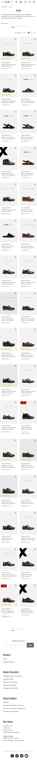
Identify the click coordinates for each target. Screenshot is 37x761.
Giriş (5, 659)
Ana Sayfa (4, 7)
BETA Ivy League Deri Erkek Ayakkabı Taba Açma (7, 611)
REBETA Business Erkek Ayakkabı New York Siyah (8, 392)
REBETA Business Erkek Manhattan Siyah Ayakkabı (8, 65)
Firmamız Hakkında (11, 711)
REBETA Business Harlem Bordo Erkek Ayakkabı (27, 502)
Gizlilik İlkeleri (8, 679)
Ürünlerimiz (6, 62)
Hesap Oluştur (9, 662)
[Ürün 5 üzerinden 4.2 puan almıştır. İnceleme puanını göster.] (26, 58)
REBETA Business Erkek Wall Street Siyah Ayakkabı (8, 210)
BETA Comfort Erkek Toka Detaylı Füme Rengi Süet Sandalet (27, 138)
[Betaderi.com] (9, 2)
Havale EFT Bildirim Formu (13, 705)
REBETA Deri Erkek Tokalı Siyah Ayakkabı (27, 466)
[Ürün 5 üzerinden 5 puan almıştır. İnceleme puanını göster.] (6, 58)
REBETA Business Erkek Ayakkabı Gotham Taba (8, 575)
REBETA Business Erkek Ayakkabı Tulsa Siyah (8, 283)
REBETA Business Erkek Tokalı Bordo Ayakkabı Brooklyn (28, 319)
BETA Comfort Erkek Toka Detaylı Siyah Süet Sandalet (8, 138)
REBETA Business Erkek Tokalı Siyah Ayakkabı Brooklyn (8, 101)
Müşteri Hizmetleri (10, 688)
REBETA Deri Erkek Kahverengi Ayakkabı (27, 355)
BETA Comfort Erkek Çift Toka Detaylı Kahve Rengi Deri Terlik (28, 101)
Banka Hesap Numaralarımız (14, 708)
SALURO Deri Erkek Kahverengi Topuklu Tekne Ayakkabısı (7, 319)
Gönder (30, 645)
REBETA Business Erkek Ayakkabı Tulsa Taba (8, 428)
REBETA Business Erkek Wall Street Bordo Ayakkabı (28, 65)
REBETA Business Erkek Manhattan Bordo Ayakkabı (28, 392)
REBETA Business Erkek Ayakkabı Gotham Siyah (28, 539)
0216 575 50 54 (8, 736)
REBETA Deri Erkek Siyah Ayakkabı (7, 539)
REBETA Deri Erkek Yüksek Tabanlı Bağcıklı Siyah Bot (8, 174)
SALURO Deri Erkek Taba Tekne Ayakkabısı (27, 246)
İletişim (6, 702)
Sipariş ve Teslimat (10, 682)
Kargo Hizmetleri (9, 685)
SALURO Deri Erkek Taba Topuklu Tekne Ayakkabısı (27, 210)
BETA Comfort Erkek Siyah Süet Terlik (7, 246)
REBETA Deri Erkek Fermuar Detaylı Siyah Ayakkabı (27, 611)
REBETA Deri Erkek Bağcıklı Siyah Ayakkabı (8, 355)
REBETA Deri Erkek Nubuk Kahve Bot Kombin (26, 428)
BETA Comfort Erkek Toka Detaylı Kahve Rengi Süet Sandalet (27, 174)
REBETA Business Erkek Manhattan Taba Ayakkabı (28, 283)
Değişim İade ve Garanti (12, 676)
